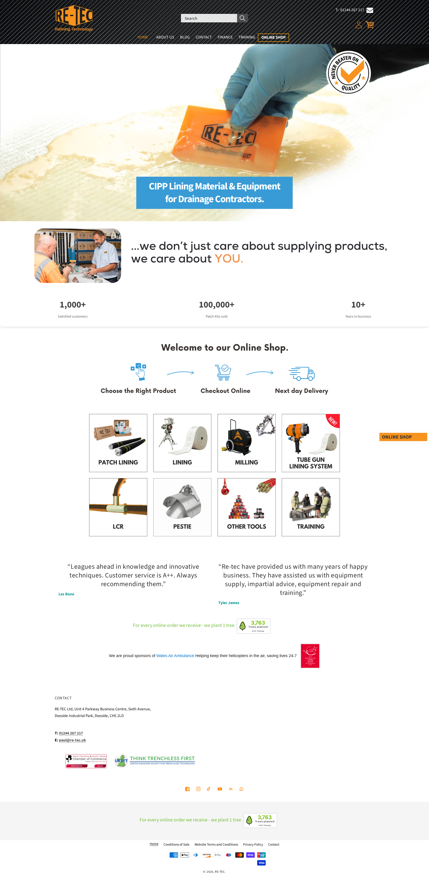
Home (154, 843)
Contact (273, 844)
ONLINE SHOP (397, 437)
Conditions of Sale (176, 844)
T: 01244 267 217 (350, 10)
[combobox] (214, 18)
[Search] (242, 18)
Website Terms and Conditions (216, 844)
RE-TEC (220, 872)
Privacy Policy (253, 844)
